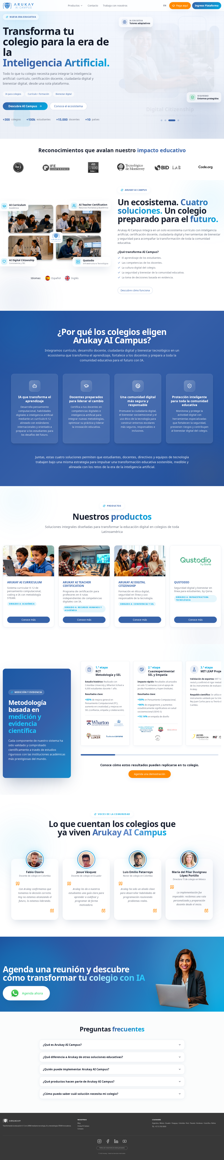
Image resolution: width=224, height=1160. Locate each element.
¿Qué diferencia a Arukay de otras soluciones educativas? (83, 1057)
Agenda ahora (32, 993)
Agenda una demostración (149, 774)
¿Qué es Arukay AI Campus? (62, 1045)
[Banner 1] (161, 120)
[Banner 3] (169, 120)
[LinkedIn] (116, 1141)
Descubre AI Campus (22, 106)
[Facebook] (108, 1141)
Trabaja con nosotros (115, 5)
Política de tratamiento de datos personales (112, 1148)
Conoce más (29, 619)
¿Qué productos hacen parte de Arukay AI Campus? (78, 1081)
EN (164, 5)
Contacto (93, 5)
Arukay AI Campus (83, 1126)
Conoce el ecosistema (68, 106)
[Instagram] (99, 1141)
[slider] (149, 755)
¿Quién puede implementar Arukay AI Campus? (76, 1069)
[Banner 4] (175, 120)
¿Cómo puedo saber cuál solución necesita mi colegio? (80, 1094)
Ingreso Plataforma (206, 5)
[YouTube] (124, 1141)
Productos (74, 5)
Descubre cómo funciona (135, 290)
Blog (79, 1123)
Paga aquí (182, 5)
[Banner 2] (165, 120)
